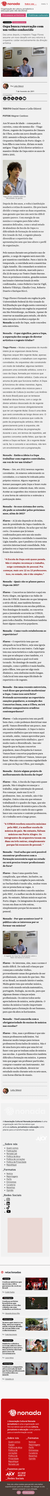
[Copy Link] (12, 98)
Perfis (9, 1179)
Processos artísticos (13, 15)
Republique (12, 1164)
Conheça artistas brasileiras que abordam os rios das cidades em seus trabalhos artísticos (11, 1305)
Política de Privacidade (16, 1162)
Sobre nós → (31, 4)
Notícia (10, 1173)
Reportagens (12, 1176)
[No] (47, 1489)
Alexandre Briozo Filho (12, 1313)
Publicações (12, 1151)
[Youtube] (24, 98)
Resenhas (11, 1187)
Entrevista (8, 22)
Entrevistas (11, 1182)
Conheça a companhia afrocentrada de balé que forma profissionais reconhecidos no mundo (13, 1371)
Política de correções (16, 1159)
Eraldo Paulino (10, 1292)
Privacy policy (28, 1492)
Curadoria (11, 1184)
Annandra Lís (9, 1379)
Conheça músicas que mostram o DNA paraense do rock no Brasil (12, 1285)
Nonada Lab (12, 1153)
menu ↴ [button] (44, 4)
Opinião (10, 1190)
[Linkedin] (8, 98)
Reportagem (8, 1298)
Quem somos (12, 1148)
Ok (19, 1492)
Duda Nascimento (11, 1334)
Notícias (32, 1442)
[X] (20, 98)
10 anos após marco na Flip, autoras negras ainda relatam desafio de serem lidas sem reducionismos (12, 1326)
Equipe (11, 1444)
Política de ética (13, 1156)
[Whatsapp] (5, 98)
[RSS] (16, 98)
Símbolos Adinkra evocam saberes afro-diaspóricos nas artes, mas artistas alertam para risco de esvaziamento (12, 1348)
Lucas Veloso (9, 1358)
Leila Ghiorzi (18, 86)
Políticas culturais (38, 15)
